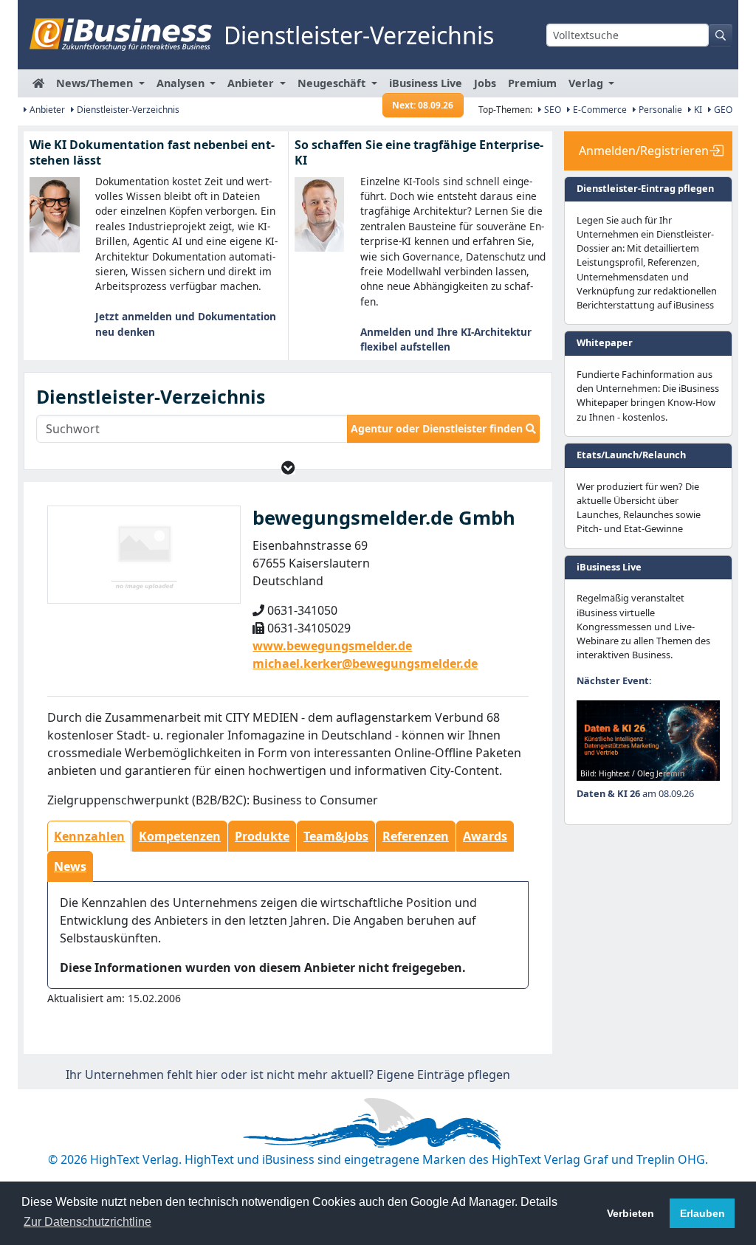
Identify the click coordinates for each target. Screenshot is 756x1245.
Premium (532, 83)
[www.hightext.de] (378, 1121)
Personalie (659, 109)
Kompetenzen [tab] (180, 836)
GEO (722, 109)
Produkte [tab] (262, 836)
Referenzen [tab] (415, 836)
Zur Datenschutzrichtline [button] (87, 1221)
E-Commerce (599, 109)
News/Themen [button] (96, 83)
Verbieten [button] (630, 1213)
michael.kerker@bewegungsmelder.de (365, 663)
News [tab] (70, 866)
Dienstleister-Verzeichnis (127, 109)
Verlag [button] (587, 83)
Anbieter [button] (252, 83)
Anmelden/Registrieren (644, 150)
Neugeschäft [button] (333, 83)
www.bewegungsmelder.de (332, 646)
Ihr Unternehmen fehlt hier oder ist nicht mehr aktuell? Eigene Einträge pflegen (288, 1074)
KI (697, 109)
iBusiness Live (425, 86)
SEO (551, 109)
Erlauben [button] (702, 1213)
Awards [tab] (485, 836)
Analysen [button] (182, 83)
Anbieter (46, 109)
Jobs (485, 83)
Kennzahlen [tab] (89, 836)
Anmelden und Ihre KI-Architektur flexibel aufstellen (446, 339)
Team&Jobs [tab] (335, 836)
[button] (288, 468)
